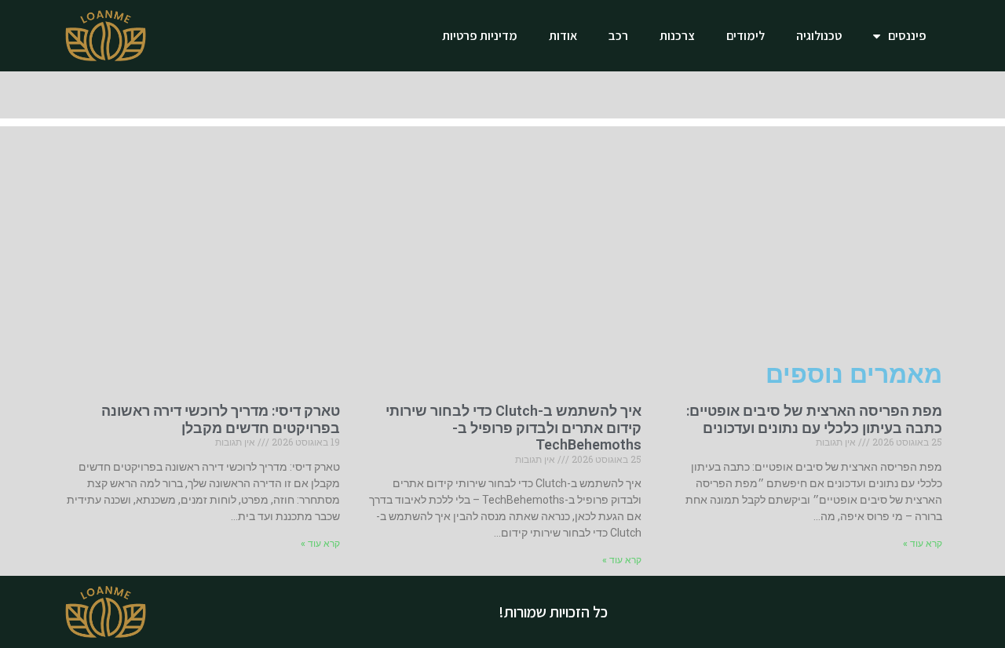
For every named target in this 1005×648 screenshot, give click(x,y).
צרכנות (677, 35)
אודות (563, 35)
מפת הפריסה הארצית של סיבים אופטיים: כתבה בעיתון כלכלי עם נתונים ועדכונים (814, 419)
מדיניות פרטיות (479, 35)
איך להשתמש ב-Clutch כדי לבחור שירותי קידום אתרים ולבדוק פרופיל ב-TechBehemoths (513, 427)
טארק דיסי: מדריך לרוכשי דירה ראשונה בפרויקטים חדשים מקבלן (220, 419)
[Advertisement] (502, 236)
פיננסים (907, 35)
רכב (618, 35)
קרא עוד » (922, 543)
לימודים (745, 35)
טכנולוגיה (819, 35)
